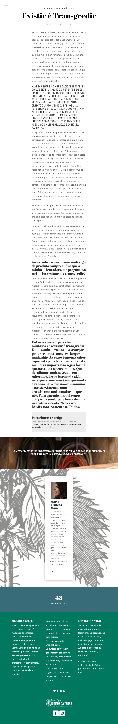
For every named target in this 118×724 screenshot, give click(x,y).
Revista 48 (68, 24)
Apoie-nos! (59, 691)
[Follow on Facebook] (56, 713)
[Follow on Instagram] (62, 713)
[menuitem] (6, 4)
